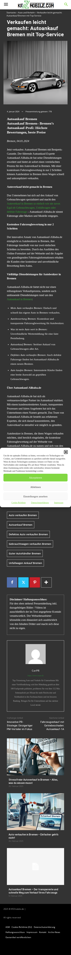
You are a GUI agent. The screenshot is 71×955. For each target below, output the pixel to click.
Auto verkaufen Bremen (23, 515)
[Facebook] (12, 582)
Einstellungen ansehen (35, 496)
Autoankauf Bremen (20, 524)
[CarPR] (36, 654)
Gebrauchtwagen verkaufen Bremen (30, 543)
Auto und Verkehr (26, 12)
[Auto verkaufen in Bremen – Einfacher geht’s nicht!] (35, 811)
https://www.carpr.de (36, 675)
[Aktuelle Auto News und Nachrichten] (35, 4)
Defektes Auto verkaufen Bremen (28, 534)
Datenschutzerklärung (40, 502)
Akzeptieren (35, 477)
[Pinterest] (35, 582)
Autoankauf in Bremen (19, 299)
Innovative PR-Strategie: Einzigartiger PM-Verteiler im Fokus (20, 725)
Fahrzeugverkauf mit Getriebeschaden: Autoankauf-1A (52, 725)
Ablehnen (35, 487)
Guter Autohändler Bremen (25, 553)
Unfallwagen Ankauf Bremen (25, 563)
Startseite (11, 12)
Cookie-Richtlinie (18, 502)
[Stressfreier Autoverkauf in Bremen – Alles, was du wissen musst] (35, 756)
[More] (46, 582)
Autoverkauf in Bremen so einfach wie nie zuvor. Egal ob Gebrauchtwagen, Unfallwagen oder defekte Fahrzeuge (33, 207)
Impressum (58, 502)
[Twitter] (23, 582)
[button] (66, 452)
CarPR (35, 670)
